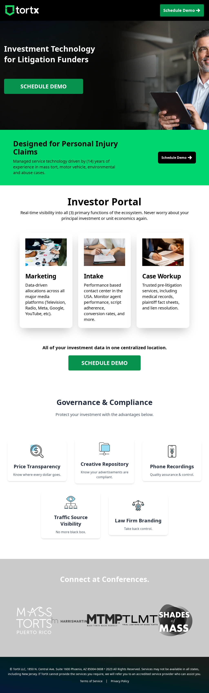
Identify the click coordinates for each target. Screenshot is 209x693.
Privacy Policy (120, 681)
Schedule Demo (179, 10)
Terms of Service (91, 681)
